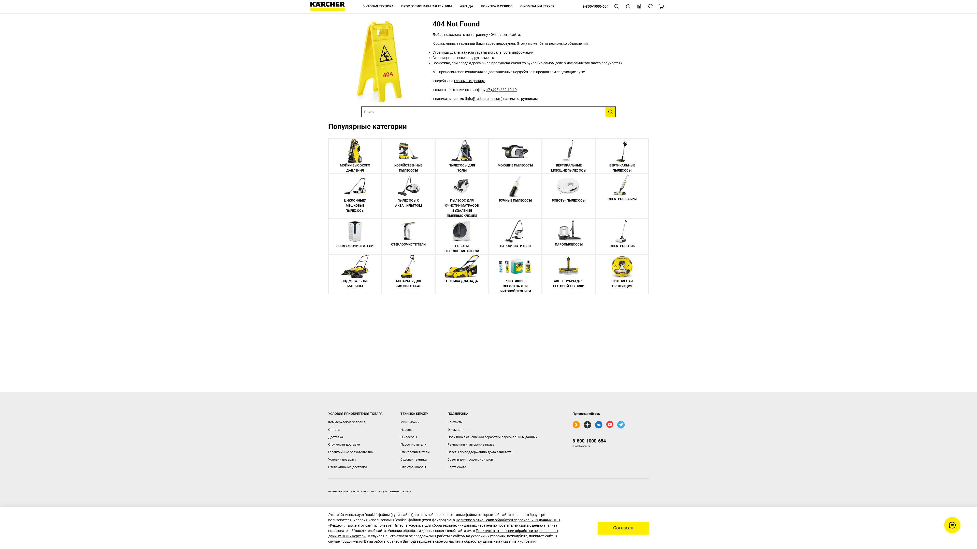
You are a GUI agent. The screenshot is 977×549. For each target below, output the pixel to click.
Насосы (406, 430)
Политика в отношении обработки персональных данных (492, 437)
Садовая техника (413, 459)
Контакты (455, 422)
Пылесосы (408, 437)
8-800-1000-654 (589, 441)
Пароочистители (413, 444)
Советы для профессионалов (470, 459)
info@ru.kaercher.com (483, 99)
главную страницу (469, 81)
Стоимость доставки (344, 444)
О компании (457, 430)
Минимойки (410, 422)
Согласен (623, 527)
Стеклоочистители (415, 452)
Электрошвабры (413, 467)
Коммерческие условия (346, 422)
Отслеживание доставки (347, 467)
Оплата (334, 430)
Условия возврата (342, 459)
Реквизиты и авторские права (471, 444)
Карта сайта (457, 467)
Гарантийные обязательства (350, 452)
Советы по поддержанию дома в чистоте (479, 452)
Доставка (335, 437)
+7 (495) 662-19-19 (501, 90)
